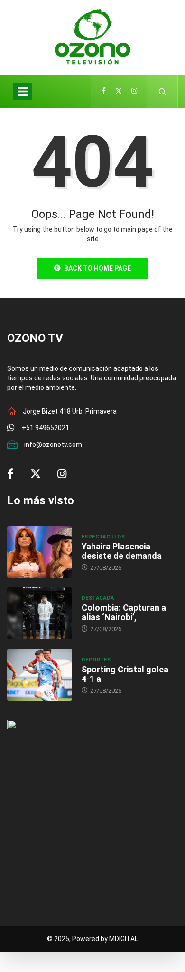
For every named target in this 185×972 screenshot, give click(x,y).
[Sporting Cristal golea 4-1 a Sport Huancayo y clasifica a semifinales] (39, 674)
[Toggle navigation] (22, 91)
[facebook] (104, 91)
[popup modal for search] (162, 91)
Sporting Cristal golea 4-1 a (125, 674)
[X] (118, 91)
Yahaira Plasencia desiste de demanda (122, 551)
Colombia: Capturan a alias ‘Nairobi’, (124, 612)
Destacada (98, 598)
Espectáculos (103, 537)
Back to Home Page (97, 268)
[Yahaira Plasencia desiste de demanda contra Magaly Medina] (39, 552)
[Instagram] (134, 91)
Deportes (96, 660)
